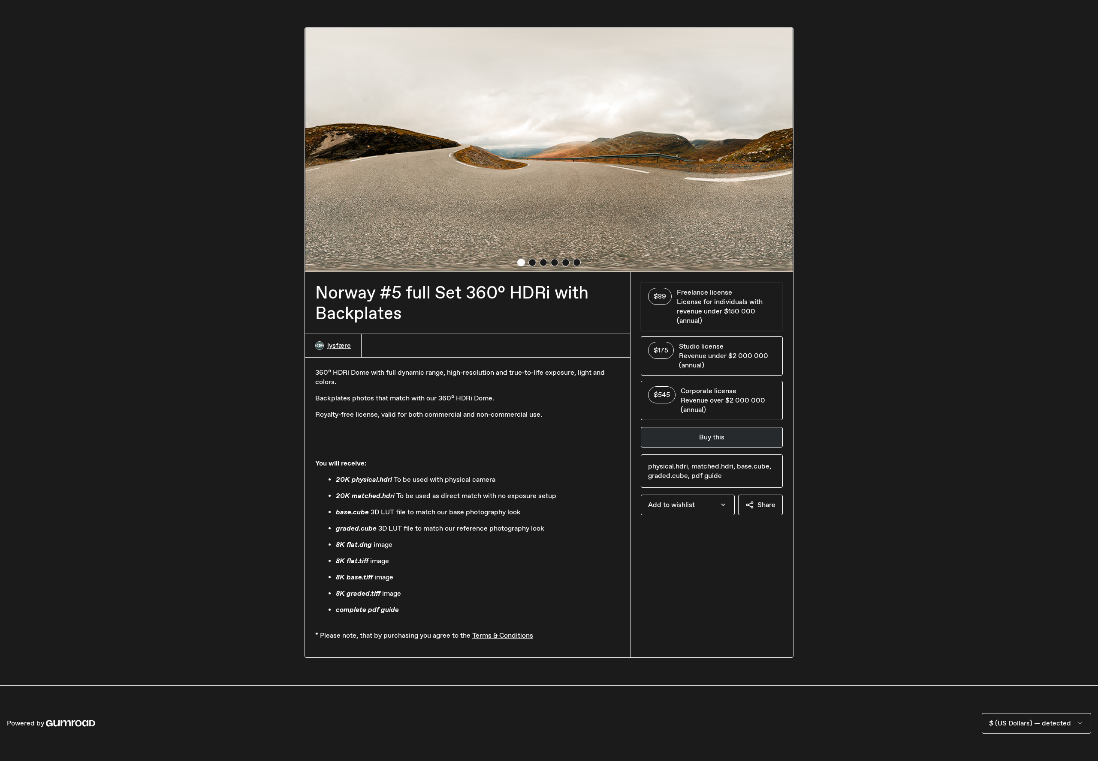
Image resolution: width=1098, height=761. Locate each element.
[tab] (521, 262)
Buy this (711, 437)
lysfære (339, 345)
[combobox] (688, 505)
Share (766, 505)
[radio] (712, 306)
